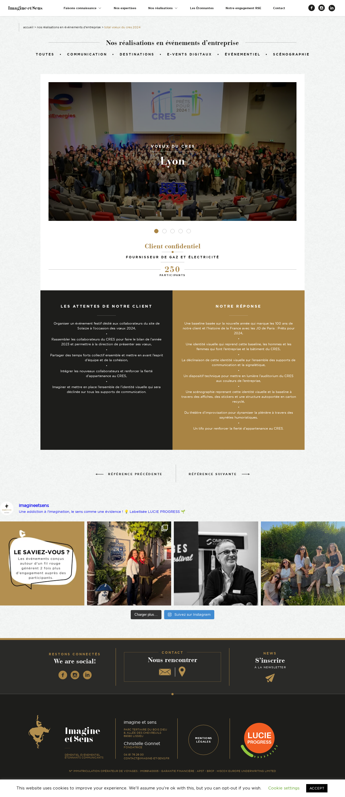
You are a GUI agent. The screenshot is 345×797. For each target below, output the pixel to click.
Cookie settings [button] (283, 788)
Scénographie (291, 54)
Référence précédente (135, 474)
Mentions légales (203, 740)
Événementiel (242, 54)
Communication (87, 54)
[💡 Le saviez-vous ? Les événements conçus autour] (42, 563)
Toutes (45, 54)
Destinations (137, 54)
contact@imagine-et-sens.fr (146, 758)
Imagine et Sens (25, 10)
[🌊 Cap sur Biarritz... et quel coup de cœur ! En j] (129, 563)
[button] (83, 8)
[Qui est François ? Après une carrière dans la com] (216, 563)
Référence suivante (213, 474)
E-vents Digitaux (189, 54)
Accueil (28, 27)
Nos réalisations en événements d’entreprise (69, 27)
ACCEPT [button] (316, 788)
